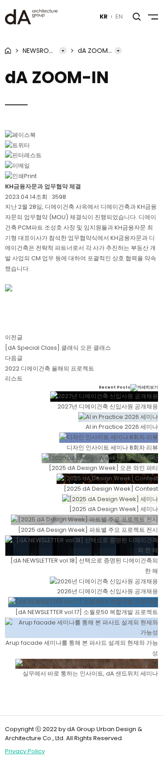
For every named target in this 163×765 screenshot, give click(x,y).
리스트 (14, 378)
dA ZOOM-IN (97, 50)
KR (104, 16)
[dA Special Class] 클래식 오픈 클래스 (58, 347)
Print (30, 176)
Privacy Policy (25, 751)
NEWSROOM (41, 50)
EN (119, 16)
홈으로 (8, 50)
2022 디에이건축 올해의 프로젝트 (49, 368)
